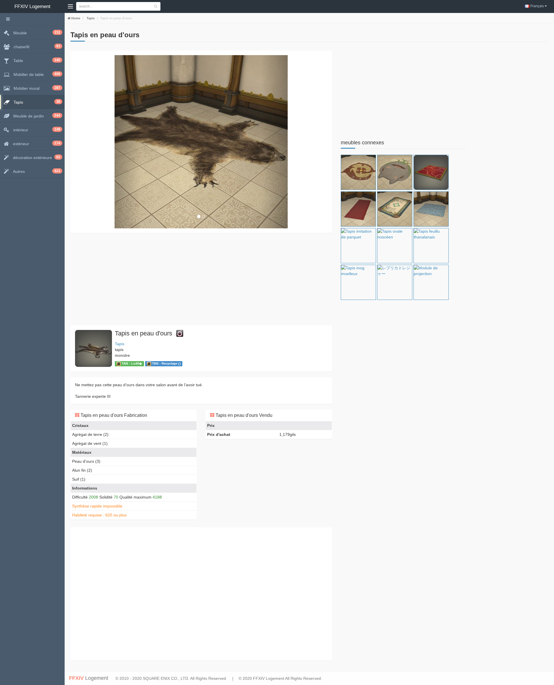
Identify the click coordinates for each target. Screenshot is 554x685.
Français (537, 6)
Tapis (90, 18)
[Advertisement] (201, 279)
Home (75, 18)
